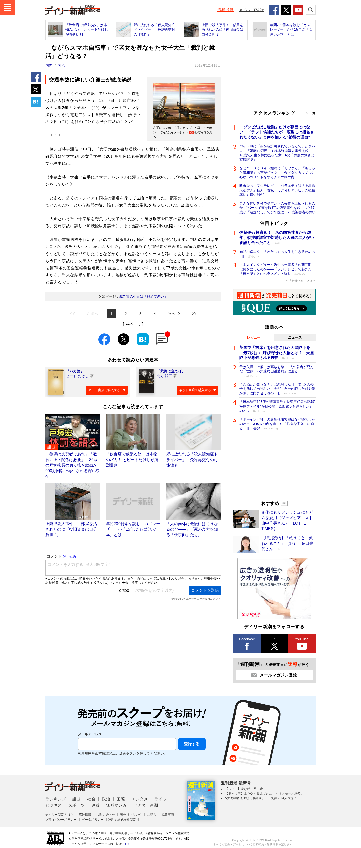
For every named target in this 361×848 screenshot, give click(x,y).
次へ (171, 313)
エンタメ (139, 799)
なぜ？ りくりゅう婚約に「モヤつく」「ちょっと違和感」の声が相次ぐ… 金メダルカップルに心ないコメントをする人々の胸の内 (277, 172)
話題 (76, 799)
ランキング (55, 799)
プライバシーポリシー (61, 819)
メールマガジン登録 (278, 675)
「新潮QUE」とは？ (302, 281)
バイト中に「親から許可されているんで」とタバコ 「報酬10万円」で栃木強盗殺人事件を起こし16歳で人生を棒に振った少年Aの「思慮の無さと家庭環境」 (277, 153)
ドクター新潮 (145, 805)
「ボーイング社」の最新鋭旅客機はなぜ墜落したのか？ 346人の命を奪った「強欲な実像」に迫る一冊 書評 (277, 423)
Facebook (247, 639)
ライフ (160, 799)
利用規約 (85, 753)
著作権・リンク (131, 814)
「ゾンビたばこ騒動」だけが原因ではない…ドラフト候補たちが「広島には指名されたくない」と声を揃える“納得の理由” (276, 132)
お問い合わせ (105, 814)
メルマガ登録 (251, 10)
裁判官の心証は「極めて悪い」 (134, 296)
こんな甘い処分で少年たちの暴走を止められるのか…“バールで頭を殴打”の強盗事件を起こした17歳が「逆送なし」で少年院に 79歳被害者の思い (277, 207)
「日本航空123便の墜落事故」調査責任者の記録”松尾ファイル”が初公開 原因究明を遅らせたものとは (277, 406)
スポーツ (77, 805)
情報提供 (225, 10)
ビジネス (53, 805)
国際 (121, 799)
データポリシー (93, 819)
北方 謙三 (164, 376)
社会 (61, 65)
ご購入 (151, 814)
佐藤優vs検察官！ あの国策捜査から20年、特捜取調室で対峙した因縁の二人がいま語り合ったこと (276, 237)
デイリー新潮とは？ (59, 814)
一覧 (312, 113)
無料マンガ (116, 805)
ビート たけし (77, 376)
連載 (95, 805)
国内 (48, 65)
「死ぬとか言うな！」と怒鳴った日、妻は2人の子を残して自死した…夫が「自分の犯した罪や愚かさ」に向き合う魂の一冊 (277, 388)
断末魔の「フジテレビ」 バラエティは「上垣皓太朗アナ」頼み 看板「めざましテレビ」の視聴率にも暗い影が (277, 190)
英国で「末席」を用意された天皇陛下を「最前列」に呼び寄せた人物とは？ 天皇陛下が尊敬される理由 (276, 352)
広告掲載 (85, 814)
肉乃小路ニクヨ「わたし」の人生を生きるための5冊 (277, 254)
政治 (106, 799)
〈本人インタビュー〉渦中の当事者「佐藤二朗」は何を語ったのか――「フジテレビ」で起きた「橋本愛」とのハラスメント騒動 (277, 269)
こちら (126, 844)
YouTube (302, 639)
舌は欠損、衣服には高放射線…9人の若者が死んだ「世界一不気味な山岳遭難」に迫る (276, 371)
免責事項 (168, 814)
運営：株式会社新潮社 (123, 819)
